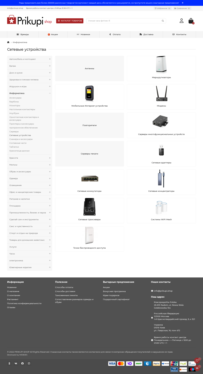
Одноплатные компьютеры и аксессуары (24, 118)
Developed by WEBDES (17, 355)
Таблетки (14, 147)
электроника (16, 260)
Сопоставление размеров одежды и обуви (74, 300)
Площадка (15, 206)
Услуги (12, 247)
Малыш (13, 164)
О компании (13, 295)
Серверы (14, 131)
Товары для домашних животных (26, 240)
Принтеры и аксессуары (21, 124)
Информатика (20, 42)
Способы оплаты (64, 287)
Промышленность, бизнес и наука (27, 212)
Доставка (148, 34)
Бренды (25, 34)
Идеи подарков (111, 295)
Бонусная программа (114, 291)
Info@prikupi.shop (15, 8)
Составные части (17, 143)
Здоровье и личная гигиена (23, 79)
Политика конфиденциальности (24, 303)
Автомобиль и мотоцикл (22, 59)
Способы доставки (65, 291)
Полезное (61, 282)
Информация (15, 282)
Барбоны (14, 101)
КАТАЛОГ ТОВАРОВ (71, 20)
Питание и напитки (19, 199)
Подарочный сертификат (116, 299)
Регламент (12, 299)
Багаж (12, 66)
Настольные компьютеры (22, 109)
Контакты (181, 34)
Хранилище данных (19, 151)
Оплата (117, 34)
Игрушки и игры (18, 86)
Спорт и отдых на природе (23, 233)
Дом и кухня (15, 73)
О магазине (13, 291)
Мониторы (14, 105)
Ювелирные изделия (20, 267)
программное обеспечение (23, 127)
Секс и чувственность (21, 226)
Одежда (13, 178)
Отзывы (11, 307)
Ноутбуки (14, 113)
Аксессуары (15, 98)
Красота (13, 158)
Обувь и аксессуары (20, 171)
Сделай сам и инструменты (24, 219)
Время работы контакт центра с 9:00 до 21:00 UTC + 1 (49, 8)
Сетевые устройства (20, 135)
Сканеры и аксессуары (21, 139)
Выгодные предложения (118, 282)
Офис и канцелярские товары (25, 192)
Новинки (85, 34)
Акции (106, 287)
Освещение (15, 185)
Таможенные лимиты (66, 295)
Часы (12, 253)
